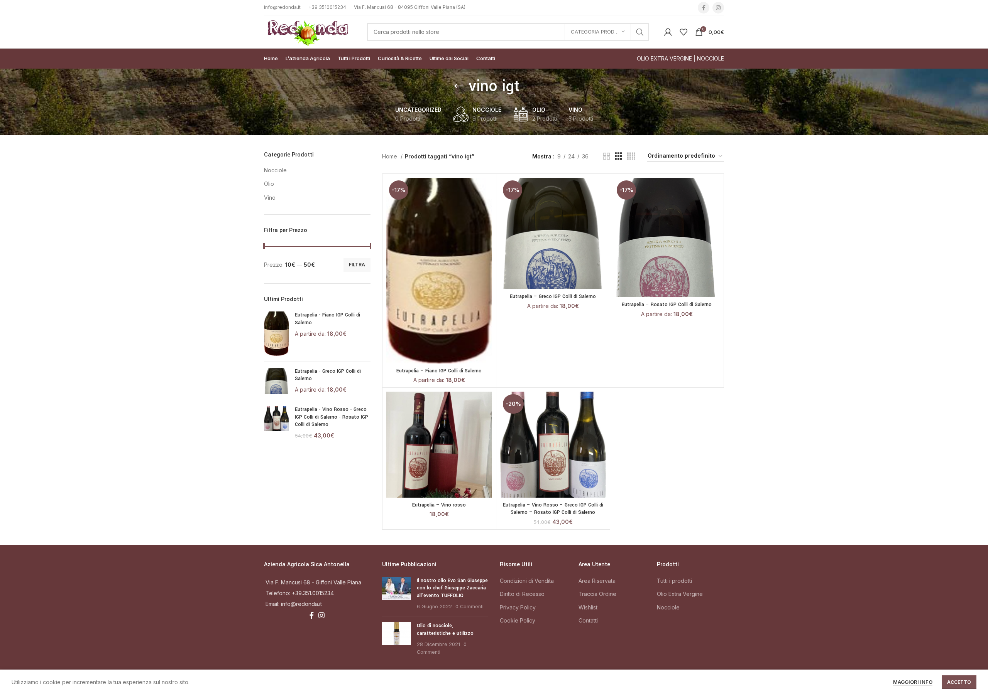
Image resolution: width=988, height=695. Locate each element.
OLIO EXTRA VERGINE (664, 58)
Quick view (486, 190)
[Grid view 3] (618, 156)
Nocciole (275, 170)
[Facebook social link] (703, 7)
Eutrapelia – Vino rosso (439, 504)
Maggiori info (912, 682)
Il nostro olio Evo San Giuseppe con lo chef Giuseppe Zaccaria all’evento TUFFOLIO (452, 588)
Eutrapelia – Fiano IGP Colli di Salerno (439, 370)
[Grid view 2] (606, 156)
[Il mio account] (668, 32)
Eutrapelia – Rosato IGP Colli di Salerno (667, 304)
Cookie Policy (517, 620)
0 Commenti (469, 606)
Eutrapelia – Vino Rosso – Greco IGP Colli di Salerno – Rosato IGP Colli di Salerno (553, 508)
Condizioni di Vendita (527, 580)
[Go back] (459, 86)
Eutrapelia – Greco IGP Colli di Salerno (553, 296)
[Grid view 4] (631, 156)
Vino (270, 197)
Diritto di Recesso (522, 594)
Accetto (959, 682)
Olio (269, 183)
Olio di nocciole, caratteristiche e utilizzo (445, 629)
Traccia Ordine (597, 594)
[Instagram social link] (718, 7)
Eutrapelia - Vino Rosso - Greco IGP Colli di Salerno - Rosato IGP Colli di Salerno (331, 417)
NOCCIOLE (710, 58)
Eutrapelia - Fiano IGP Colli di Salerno (327, 318)
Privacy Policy (518, 607)
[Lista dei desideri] (486, 207)
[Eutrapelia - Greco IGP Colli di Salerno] (276, 381)
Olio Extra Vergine (680, 594)
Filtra (357, 265)
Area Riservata (597, 580)
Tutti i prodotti (674, 580)
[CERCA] (640, 32)
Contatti (588, 620)
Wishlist (588, 607)
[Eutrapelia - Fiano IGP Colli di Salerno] (276, 333)
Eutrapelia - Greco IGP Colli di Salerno (328, 375)
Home (390, 156)
